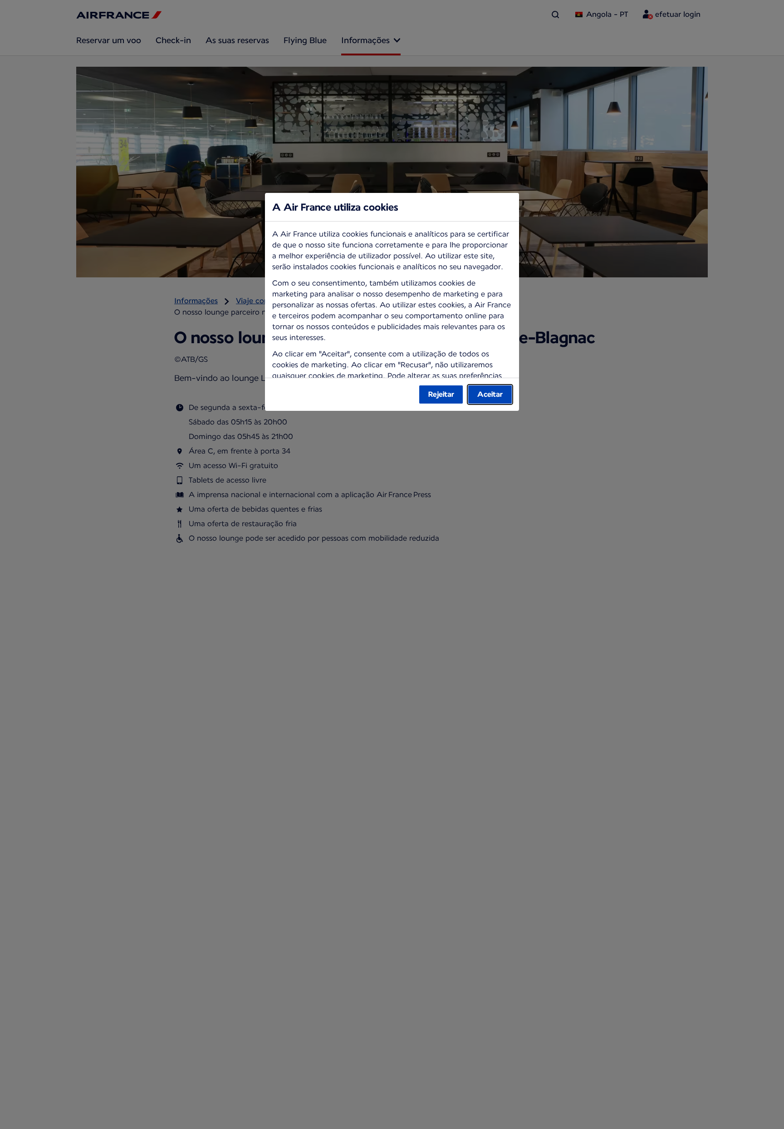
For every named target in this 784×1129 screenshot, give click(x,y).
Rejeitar (441, 394)
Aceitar (490, 394)
